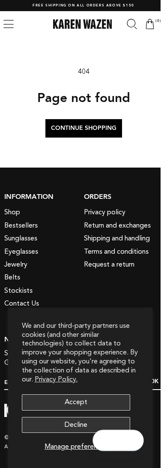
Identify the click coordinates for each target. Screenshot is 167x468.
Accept (76, 402)
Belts (12, 277)
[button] (125, 24)
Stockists (18, 290)
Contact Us (21, 303)
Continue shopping (80, 128)
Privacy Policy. (56, 379)
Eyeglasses (21, 251)
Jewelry (15, 264)
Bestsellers (21, 225)
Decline (76, 424)
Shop (12, 212)
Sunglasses (20, 238)
